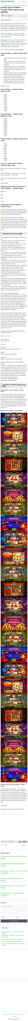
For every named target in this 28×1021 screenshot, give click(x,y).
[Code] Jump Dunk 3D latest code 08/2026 (12, 939)
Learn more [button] (4, 805)
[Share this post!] (19, 842)
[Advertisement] (14, 38)
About (4, 1014)
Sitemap (14, 1016)
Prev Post (4, 845)
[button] (14, 420)
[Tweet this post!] (22, 842)
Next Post (23, 845)
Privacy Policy (15, 1014)
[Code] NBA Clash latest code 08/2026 (11, 941)
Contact (8, 1014)
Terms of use (22, 1014)
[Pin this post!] (26, 842)
